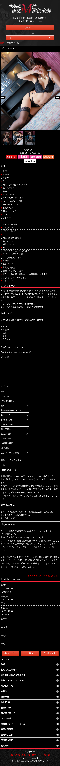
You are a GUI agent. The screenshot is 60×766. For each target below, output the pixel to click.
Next (57, 98)
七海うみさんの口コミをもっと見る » (42, 576)
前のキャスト (10, 653)
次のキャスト (50, 653)
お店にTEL (30, 27)
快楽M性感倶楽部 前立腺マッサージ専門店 (30, 755)
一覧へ (30, 653)
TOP (2, 43)
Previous (3, 98)
